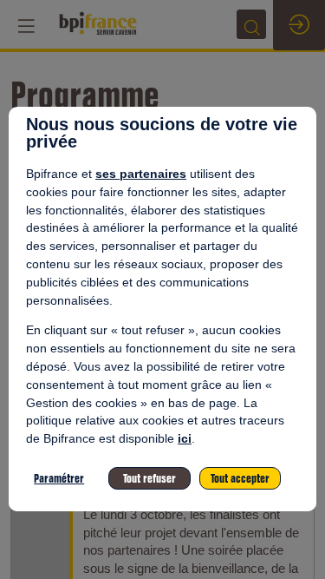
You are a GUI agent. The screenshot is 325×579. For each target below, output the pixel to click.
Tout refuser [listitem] (149, 478)
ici (185, 438)
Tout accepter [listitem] (240, 478)
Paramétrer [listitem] (59, 478)
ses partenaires (140, 174)
